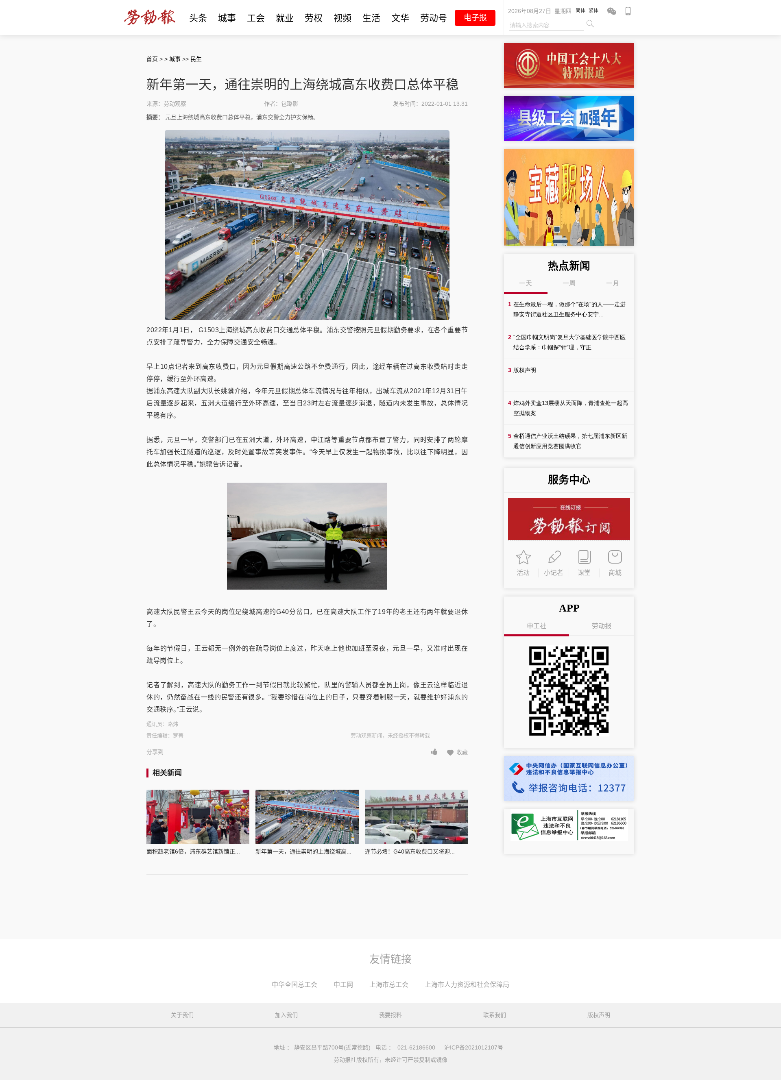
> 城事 (173, 59)
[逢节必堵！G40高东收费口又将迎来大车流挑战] (416, 817)
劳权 (314, 18)
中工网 (343, 984)
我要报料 (390, 1015)
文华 (400, 18)
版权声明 (598, 1015)
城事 (227, 18)
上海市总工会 (388, 984)
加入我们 (286, 1015)
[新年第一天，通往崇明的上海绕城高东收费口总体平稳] (306, 817)
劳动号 (433, 18)
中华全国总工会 (294, 984)
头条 (198, 18)
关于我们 (182, 1015)
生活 (371, 18)
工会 (256, 18)
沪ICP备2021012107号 (473, 1047)
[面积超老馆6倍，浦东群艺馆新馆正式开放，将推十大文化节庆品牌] (197, 817)
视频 (342, 18)
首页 (152, 59)
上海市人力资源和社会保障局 (467, 984)
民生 (196, 59)
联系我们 (494, 1015)
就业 (285, 18)
